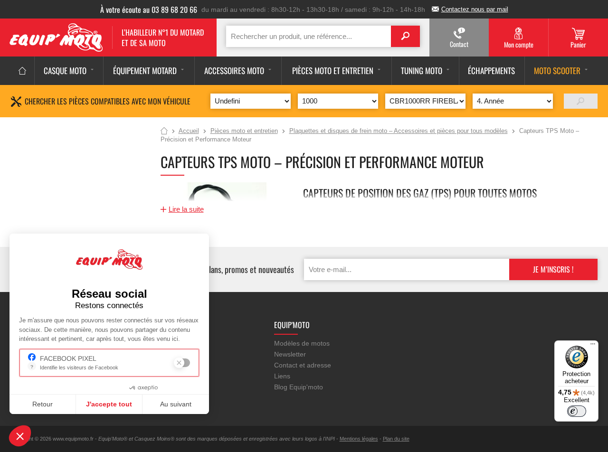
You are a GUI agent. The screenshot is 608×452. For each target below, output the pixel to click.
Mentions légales (359, 439)
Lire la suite (186, 209)
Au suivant (175, 404)
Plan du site (396, 439)
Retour (42, 404)
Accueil (164, 131)
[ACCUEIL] (22, 70)
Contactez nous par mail (474, 9)
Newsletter (290, 354)
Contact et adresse (302, 365)
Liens (282, 376)
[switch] (576, 411)
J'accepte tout (109, 404)
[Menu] (592, 346)
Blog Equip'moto (298, 387)
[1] (581, 101)
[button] (20, 435)
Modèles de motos (302, 343)
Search (405, 36)
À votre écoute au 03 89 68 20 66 (148, 9)
